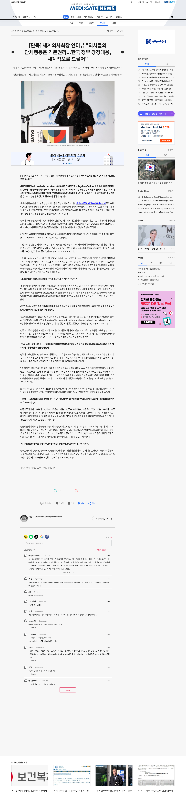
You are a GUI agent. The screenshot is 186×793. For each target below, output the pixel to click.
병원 (81, 22)
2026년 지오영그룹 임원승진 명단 (149, 268)
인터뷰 (102, 22)
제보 (111, 31)
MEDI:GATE (169, 2)
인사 (142, 262)
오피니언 (109, 17)
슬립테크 (119, 17)
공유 (121, 31)
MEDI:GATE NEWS (93, 7)
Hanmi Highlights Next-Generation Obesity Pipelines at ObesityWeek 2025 (156, 204)
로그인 (132, 2)
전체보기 (170, 150)
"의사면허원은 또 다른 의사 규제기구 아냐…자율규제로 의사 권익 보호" (158, 96)
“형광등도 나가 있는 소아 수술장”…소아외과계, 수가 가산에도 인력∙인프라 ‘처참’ (158, 92)
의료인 (91, 22)
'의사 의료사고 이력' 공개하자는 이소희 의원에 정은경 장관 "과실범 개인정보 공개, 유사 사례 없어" (158, 69)
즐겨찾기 (158, 2)
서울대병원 (142, 272)
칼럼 (147, 155)
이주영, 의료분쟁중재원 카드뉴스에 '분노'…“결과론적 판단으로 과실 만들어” (158, 77)
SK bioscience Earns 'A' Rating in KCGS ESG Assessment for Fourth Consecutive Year (156, 208)
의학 (79, 17)
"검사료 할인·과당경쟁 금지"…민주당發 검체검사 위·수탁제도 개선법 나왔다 (158, 104)
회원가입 (141, 2)
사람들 (113, 22)
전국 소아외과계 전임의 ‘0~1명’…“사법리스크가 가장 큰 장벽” (158, 85)
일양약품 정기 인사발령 (146, 284)
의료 (66, 17)
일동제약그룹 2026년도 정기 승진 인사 (151, 276)
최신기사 (26, 17)
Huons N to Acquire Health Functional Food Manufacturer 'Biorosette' (156, 212)
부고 (170, 262)
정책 (72, 17)
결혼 (151, 262)
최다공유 (165, 64)
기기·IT (99, 17)
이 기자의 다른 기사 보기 (104, 518)
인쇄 (72, 503)
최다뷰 (147, 64)
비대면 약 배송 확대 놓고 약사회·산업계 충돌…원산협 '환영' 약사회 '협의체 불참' (158, 88)
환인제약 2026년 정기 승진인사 (148, 280)
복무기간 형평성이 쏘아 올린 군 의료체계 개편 (157, 73)
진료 (71, 22)
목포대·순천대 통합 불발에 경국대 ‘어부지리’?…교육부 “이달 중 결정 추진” (158, 81)
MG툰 (165, 155)
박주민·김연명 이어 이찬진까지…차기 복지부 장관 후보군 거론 (158, 100)
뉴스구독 (149, 2)
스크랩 (61, 503)
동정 (160, 262)
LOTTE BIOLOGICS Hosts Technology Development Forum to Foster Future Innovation (156, 200)
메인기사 (16, 17)
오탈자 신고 (47, 503)
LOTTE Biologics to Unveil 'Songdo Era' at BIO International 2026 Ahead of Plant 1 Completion (156, 197)
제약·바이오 (88, 17)
